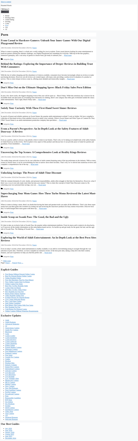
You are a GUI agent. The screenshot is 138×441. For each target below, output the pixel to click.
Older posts (7, 261)
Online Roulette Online (13, 278)
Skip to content (6, 2)
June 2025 (8, 436)
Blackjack (8, 332)
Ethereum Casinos (11, 349)
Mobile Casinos (10, 384)
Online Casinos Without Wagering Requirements (21, 311)
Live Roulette (9, 376)
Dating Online (10, 345)
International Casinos (12, 369)
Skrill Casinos (10, 408)
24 (14, 263)
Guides (7, 359)
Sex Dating (9, 402)
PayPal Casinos (10, 392)
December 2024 (10, 438)
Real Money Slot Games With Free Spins (19, 305)
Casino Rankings (11, 338)
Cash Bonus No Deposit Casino (16, 309)
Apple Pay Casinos (11, 330)
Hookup (8, 361)
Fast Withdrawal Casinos (13, 351)
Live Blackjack (10, 375)
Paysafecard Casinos (12, 394)
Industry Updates (11, 365)
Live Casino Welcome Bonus (15, 299)
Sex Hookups (9, 404)
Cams (7, 23)
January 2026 (9, 432)
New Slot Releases (11, 388)
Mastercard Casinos (12, 380)
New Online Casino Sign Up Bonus (17, 282)
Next (20, 263)
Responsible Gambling (13, 398)
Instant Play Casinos (12, 367)
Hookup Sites (9, 18)
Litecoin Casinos (11, 371)
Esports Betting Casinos (13, 347)
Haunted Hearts (6, 5)
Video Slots (9, 411)
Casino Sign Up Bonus (13, 288)
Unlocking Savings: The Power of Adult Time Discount (31, 172)
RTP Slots (8, 400)
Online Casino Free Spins (14, 284)
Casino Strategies (11, 343)
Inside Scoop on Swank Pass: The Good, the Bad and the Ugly (35, 217)
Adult (7, 320)
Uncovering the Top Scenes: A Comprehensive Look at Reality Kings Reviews (43, 152)
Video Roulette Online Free (14, 295)
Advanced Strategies (12, 324)
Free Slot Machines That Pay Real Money (19, 280)
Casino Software (10, 341)
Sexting (7, 21)
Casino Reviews (10, 340)
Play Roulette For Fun (12, 307)
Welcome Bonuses (11, 419)
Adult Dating (9, 20)
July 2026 (8, 428)
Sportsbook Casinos (12, 410)
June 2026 (8, 430)
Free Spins (8, 355)
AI (6, 29)
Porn (6, 25)
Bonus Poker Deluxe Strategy (15, 294)
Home (7, 16)
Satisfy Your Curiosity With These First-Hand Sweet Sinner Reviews (38, 108)
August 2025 (9, 434)
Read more (68, 55)
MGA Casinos (10, 382)
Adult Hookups (10, 322)
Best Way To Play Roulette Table (16, 286)
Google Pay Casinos (12, 357)
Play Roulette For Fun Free (14, 292)
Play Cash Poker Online (13, 301)
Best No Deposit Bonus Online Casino (18, 276)
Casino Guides (10, 336)
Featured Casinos (11, 353)
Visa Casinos (9, 413)
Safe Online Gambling (12, 303)
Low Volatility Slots (12, 378)
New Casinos (9, 386)
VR (6, 27)
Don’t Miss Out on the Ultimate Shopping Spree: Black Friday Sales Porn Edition (46, 87)
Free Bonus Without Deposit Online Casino (20, 274)
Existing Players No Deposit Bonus (17, 297)
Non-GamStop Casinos (13, 390)
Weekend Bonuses (11, 417)
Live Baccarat (10, 373)
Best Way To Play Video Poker (15, 290)
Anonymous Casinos (12, 328)
